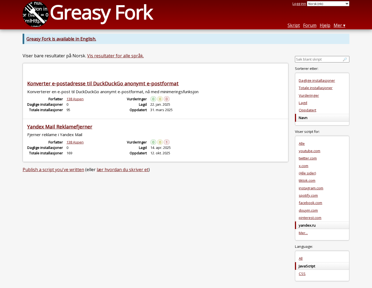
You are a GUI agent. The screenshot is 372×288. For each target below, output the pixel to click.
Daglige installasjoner (317, 80)
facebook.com (310, 202)
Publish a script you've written (53, 170)
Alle (302, 143)
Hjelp (325, 25)
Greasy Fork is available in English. (61, 39)
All (301, 258)
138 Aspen (75, 98)
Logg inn (299, 3)
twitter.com (308, 158)
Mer (338, 25)
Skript (294, 25)
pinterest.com (310, 217)
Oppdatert (307, 110)
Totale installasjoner (316, 87)
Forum (309, 25)
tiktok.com (307, 180)
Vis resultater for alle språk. (115, 56)
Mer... (303, 232)
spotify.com (308, 195)
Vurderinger (309, 95)
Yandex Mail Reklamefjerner (59, 126)
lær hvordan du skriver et (122, 170)
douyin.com (308, 210)
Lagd (303, 102)
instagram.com (311, 188)
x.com (303, 165)
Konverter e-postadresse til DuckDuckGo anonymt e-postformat (103, 83)
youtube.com (309, 150)
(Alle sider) (307, 173)
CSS (302, 273)
